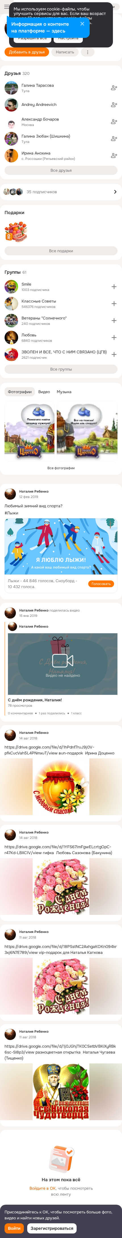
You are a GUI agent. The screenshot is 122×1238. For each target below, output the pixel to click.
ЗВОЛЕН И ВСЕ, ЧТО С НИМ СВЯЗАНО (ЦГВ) (64, 351)
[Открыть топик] (61, 506)
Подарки (14, 213)
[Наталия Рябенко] (10, 494)
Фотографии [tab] (19, 391)
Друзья (13, 73)
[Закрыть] (82, 24)
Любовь (29, 335)
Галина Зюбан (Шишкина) (46, 136)
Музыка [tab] (64, 391)
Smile (26, 284)
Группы (13, 272)
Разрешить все (32, 37)
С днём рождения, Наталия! (35, 699)
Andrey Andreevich (39, 104)
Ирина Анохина (36, 153)
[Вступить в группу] (114, 286)
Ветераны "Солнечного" (44, 318)
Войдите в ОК (43, 1188)
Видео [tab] (44, 391)
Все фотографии (61, 468)
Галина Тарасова (38, 85)
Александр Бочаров (40, 119)
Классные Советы (39, 301)
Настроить (68, 37)
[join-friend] (114, 87)
